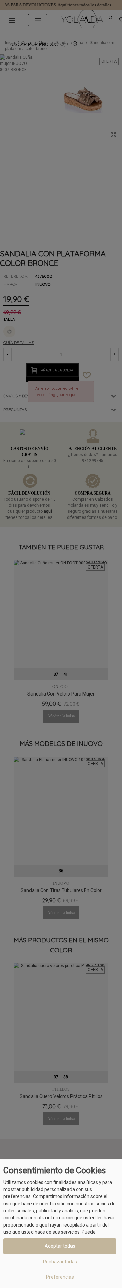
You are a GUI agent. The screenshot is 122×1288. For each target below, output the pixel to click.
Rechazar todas (60, 1261)
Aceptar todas (60, 1246)
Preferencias (60, 1277)
